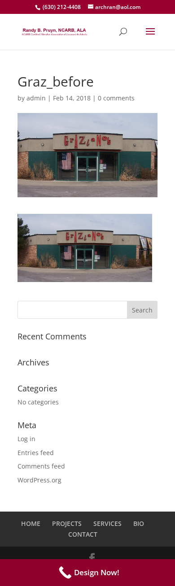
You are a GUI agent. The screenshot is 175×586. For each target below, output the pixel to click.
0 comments (116, 98)
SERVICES (107, 523)
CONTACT (82, 534)
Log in (26, 438)
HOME (30, 523)
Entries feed (36, 452)
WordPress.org (39, 480)
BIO (138, 523)
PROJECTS (67, 523)
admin (36, 98)
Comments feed (41, 466)
